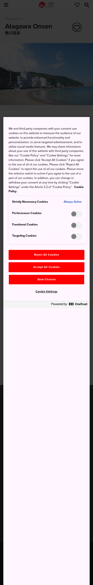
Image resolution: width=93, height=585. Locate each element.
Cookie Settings (46, 291)
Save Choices (46, 279)
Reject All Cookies (46, 254)
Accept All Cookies (46, 267)
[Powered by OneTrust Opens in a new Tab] (69, 305)
